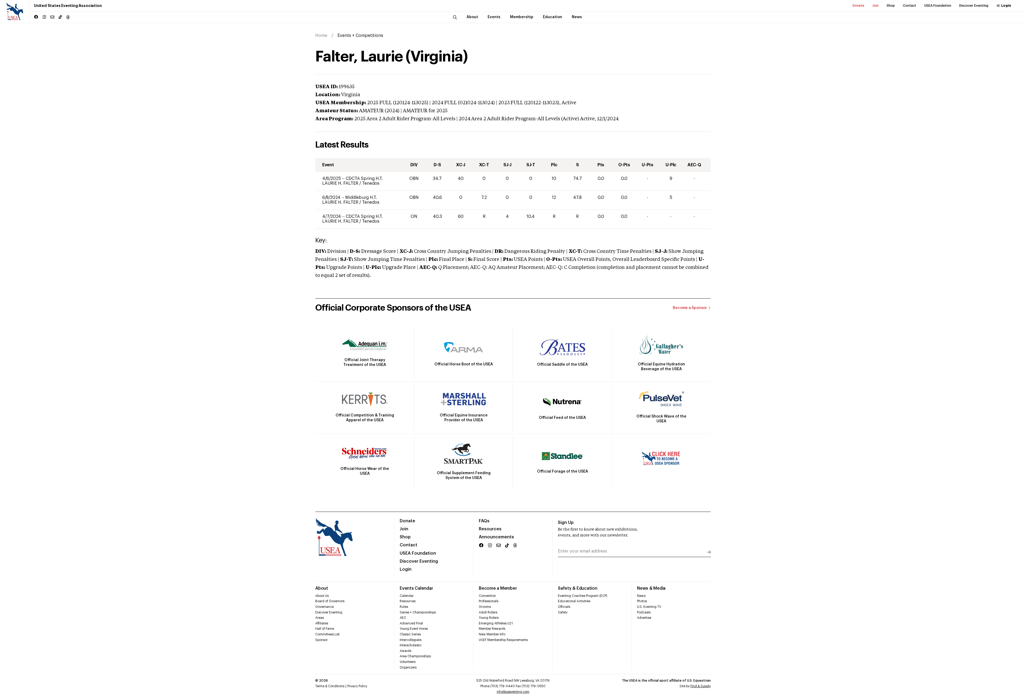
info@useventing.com (513, 691)
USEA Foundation (937, 5)
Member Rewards (492, 628)
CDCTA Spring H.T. (364, 178)
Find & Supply (700, 686)
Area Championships (415, 656)
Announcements (496, 537)
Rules (404, 606)
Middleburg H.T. (361, 197)
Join (875, 5)
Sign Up (566, 522)
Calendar (407, 595)
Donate (858, 5)
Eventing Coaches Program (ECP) (582, 595)
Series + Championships (418, 612)
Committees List (327, 634)
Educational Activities (574, 601)
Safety (563, 612)
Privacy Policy (357, 686)
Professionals (488, 601)
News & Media (651, 588)
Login (1006, 5)
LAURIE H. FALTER (340, 183)
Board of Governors (329, 601)
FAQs (484, 521)
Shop (891, 5)
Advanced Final (411, 623)
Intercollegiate (410, 640)
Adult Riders (488, 612)
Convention (487, 595)
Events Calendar (416, 588)
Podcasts (644, 612)
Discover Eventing (973, 5)
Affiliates (321, 623)
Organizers (408, 667)
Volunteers (407, 661)
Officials (564, 606)
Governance (324, 606)
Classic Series (410, 634)
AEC (403, 617)
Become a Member (498, 588)
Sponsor (321, 640)
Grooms (485, 606)
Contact (909, 5)
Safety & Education (577, 588)
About (321, 588)
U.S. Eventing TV (649, 606)
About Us (322, 595)
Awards (405, 650)
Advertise (644, 617)
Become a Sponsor (690, 308)
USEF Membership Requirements (503, 640)
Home (321, 35)
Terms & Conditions (329, 686)
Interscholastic (411, 645)
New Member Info (492, 634)
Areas (319, 617)
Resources (490, 529)
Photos (642, 601)
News (641, 595)
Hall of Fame (324, 628)
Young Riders (489, 617)
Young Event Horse (414, 628)
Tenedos (370, 183)
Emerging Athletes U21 (496, 623)
